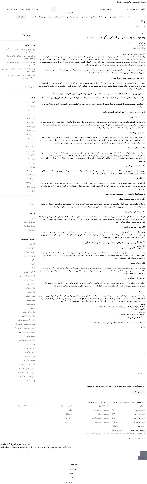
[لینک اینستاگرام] (2, 2)
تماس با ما (21, 17)
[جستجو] (53, 9)
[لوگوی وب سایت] (136, 9)
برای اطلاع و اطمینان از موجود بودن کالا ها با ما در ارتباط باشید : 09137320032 (116, 402)
